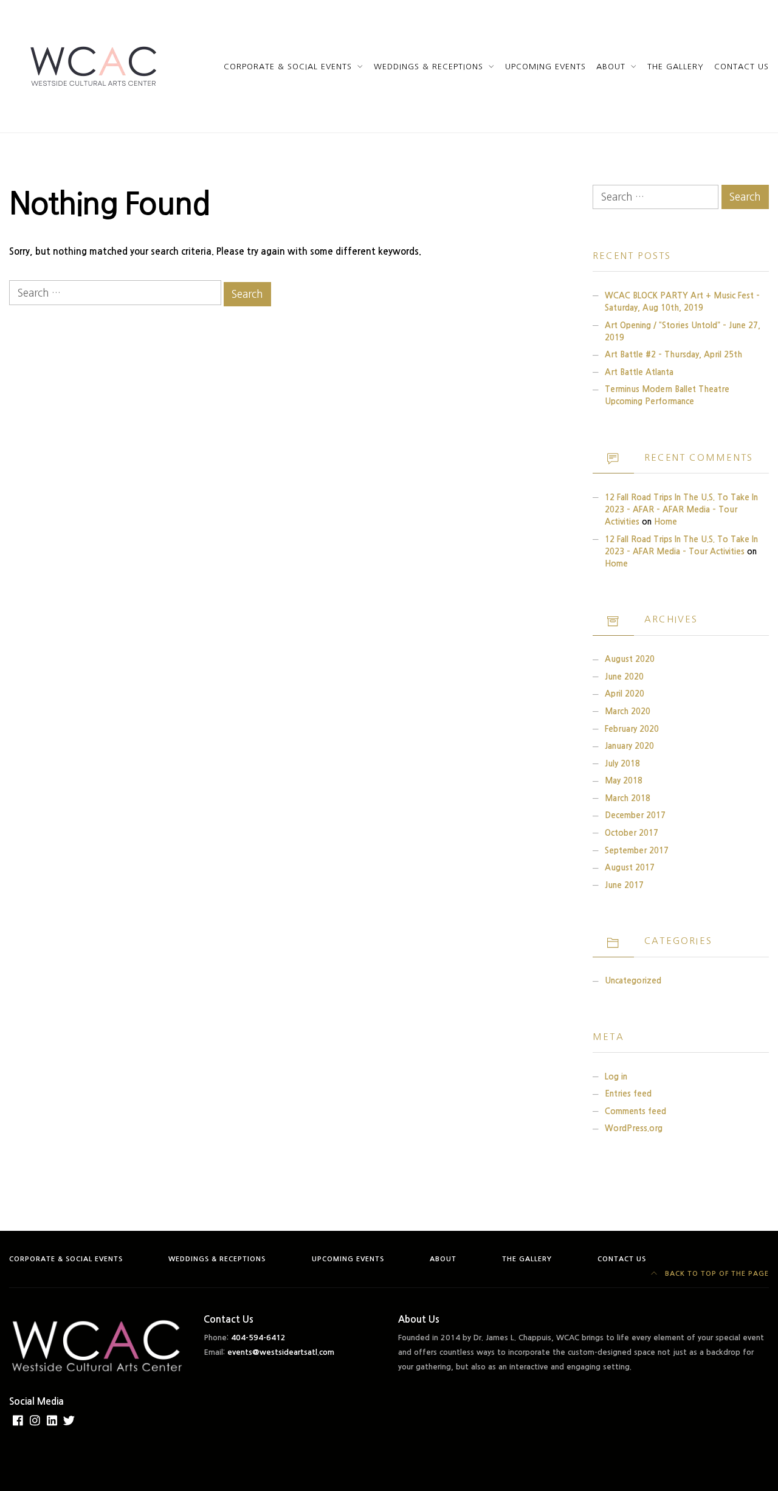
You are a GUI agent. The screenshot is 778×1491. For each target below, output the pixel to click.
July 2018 (622, 764)
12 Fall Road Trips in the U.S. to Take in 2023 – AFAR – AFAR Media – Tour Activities (681, 510)
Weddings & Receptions (428, 67)
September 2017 (637, 851)
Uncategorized (633, 981)
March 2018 (627, 798)
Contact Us (741, 67)
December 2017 (635, 815)
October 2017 (631, 833)
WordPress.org (634, 1128)
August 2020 (630, 659)
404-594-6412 (258, 1337)
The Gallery (675, 67)
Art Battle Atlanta (639, 372)
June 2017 (624, 885)
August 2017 (630, 868)
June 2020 (624, 677)
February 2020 (632, 729)
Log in (616, 1077)
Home (665, 522)
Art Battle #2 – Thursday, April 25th (673, 355)
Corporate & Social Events (288, 67)
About (610, 67)
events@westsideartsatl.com (280, 1352)
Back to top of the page (716, 1273)
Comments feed (635, 1111)
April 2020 (624, 694)
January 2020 (629, 746)
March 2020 (627, 711)
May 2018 (623, 781)
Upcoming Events (545, 67)
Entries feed (628, 1094)
